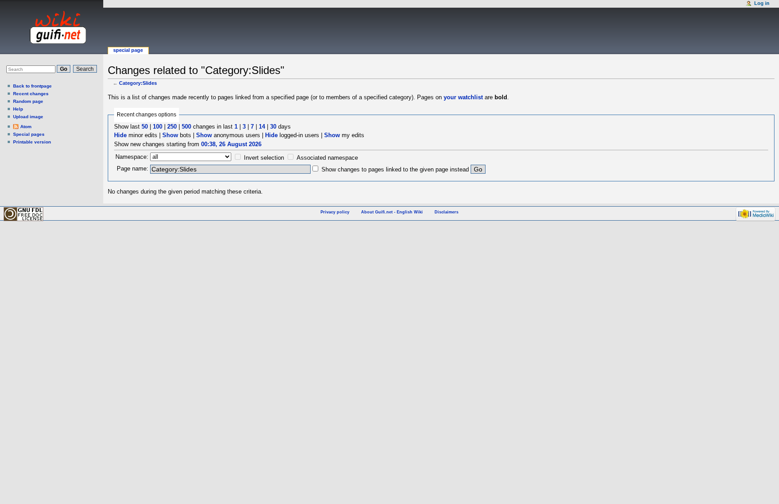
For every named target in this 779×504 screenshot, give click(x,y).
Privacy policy (335, 212)
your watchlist (463, 97)
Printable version (32, 141)
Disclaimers (446, 212)
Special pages (29, 134)
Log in (762, 3)
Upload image (28, 116)
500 (186, 126)
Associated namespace (327, 157)
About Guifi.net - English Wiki (392, 212)
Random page (28, 101)
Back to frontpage (32, 85)
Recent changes (31, 93)
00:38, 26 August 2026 (231, 144)
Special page (128, 50)
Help (18, 108)
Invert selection (264, 157)
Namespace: (131, 156)
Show (170, 135)
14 (262, 126)
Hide (120, 135)
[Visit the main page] (49, 27)
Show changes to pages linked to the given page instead (395, 169)
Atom (26, 126)
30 (273, 126)
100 (157, 126)
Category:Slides (138, 83)
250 (172, 126)
